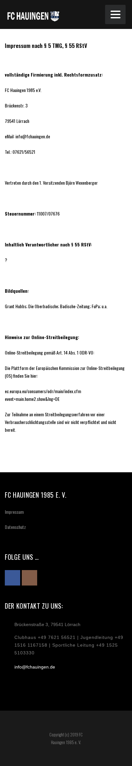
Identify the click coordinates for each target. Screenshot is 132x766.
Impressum (14, 511)
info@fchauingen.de (34, 666)
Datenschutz (15, 526)
